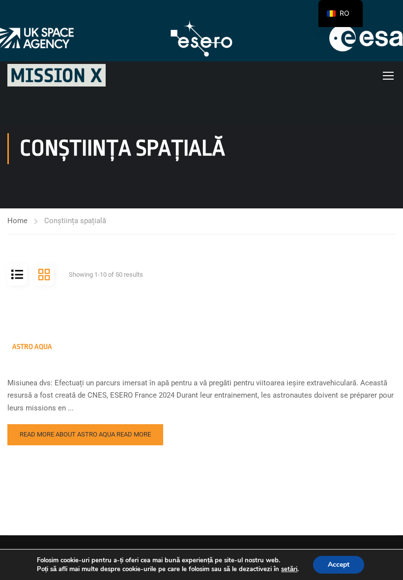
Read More (85, 434)
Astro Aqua (32, 347)
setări (289, 569)
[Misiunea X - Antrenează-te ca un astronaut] (56, 75)
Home (17, 220)
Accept (338, 564)
